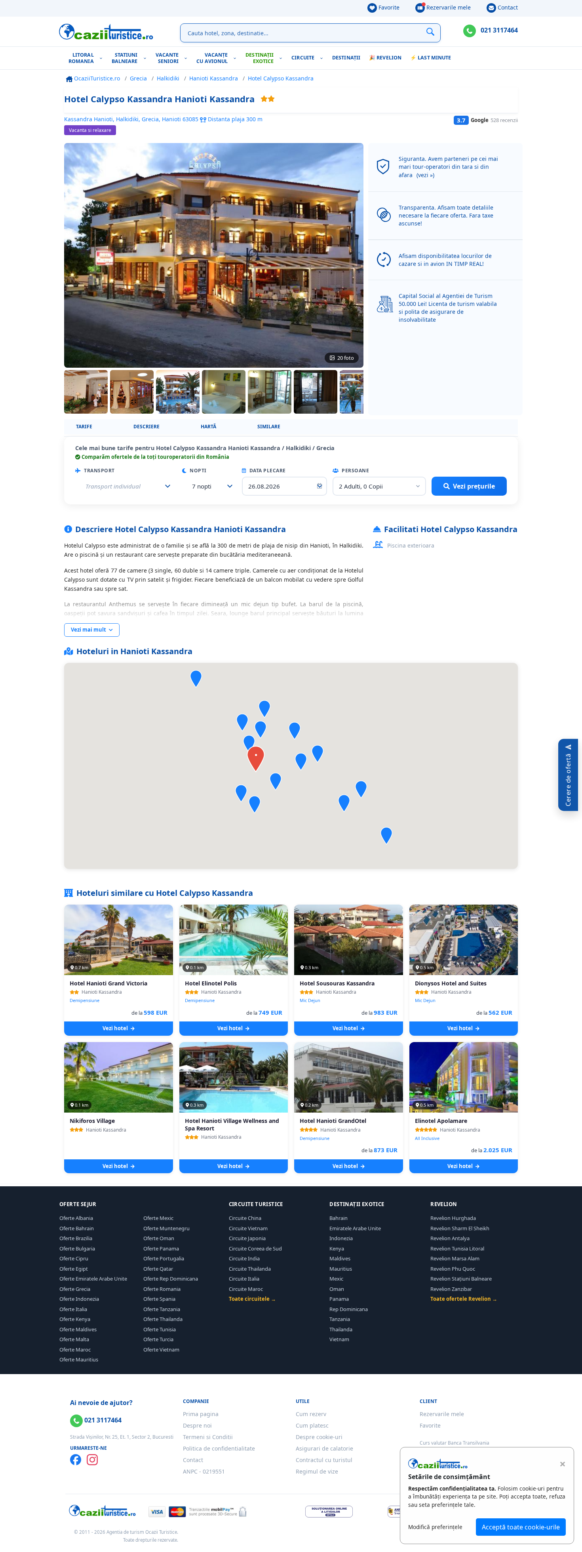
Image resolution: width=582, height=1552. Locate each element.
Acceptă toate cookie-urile (521, 1527)
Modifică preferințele (435, 1527)
